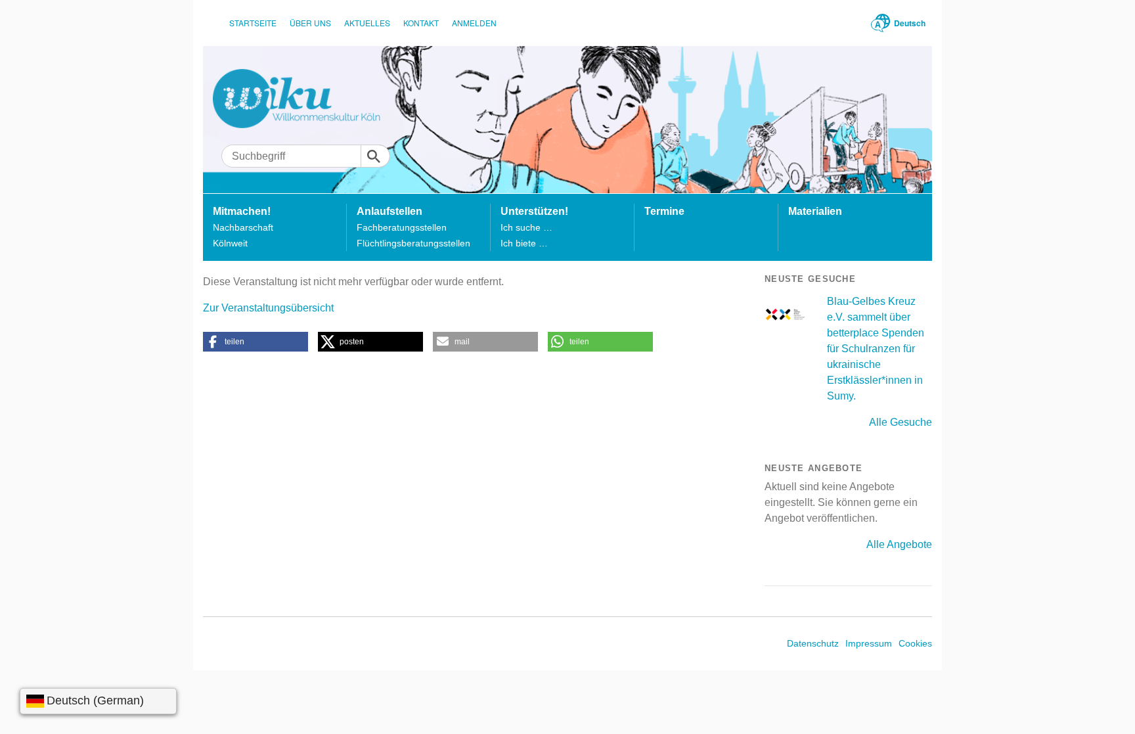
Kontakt (421, 22)
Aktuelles (367, 22)
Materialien (815, 211)
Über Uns (310, 22)
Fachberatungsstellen (402, 227)
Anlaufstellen (389, 211)
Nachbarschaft (243, 227)
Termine (664, 211)
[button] (255, 342)
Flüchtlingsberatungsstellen (413, 243)
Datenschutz (813, 643)
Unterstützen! (534, 211)
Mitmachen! (242, 211)
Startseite (253, 22)
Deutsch (909, 23)
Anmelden (474, 22)
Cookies (915, 643)
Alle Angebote (899, 544)
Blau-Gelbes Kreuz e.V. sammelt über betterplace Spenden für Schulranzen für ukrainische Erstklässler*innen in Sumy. (875, 348)
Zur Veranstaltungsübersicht (268, 307)
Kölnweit (230, 243)
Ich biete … (524, 243)
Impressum (868, 643)
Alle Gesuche (900, 422)
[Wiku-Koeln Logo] (306, 98)
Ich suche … (526, 227)
